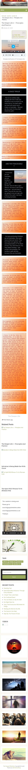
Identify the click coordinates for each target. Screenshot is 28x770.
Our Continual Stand (9, 597)
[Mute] (21, 533)
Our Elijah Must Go (9, 602)
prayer (20, 561)
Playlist (12, 561)
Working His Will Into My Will (12, 609)
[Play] (4, 533)
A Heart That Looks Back (11, 595)
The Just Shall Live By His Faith (13, 599)
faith (5, 561)
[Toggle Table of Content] (23, 32)
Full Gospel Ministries (9, 766)
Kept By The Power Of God (12, 613)
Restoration (7, 564)
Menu (2, 10)
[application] (14, 528)
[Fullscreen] (23, 533)
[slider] (7, 51)
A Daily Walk (17, 35)
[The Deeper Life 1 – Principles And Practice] (14, 434)
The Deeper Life (14, 416)
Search (14, 577)
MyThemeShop (17, 767)
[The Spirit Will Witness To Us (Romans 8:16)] (14, 479)
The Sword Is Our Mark (10, 611)
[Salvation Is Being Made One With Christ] (14, 457)
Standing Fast (8, 588)
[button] (14, 528)
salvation (16, 564)
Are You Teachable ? (19, 36)
